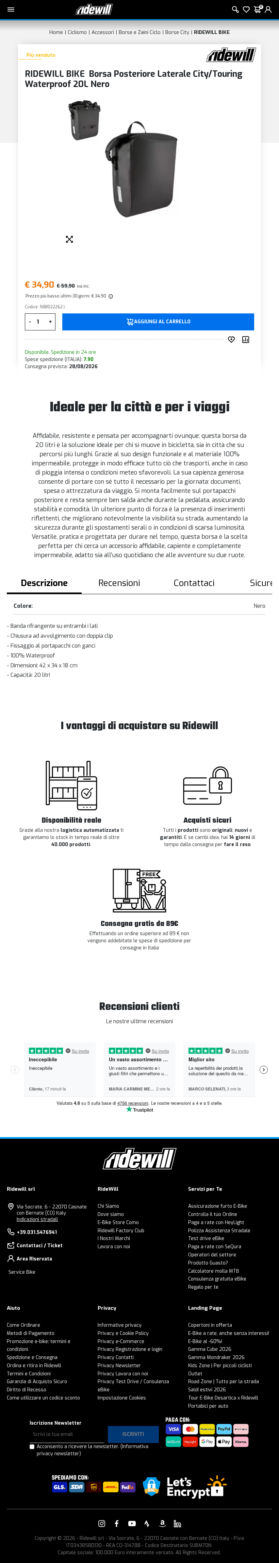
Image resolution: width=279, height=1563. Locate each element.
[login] (268, 9)
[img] (110, 296)
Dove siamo (111, 1214)
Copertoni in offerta (210, 1325)
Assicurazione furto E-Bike (217, 1206)
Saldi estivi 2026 (207, 1390)
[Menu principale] (11, 9)
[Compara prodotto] (247, 340)
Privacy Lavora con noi (123, 1374)
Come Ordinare (23, 1325)
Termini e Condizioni (29, 1374)
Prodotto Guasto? (208, 1263)
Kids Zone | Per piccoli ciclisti (220, 1365)
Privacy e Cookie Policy (123, 1333)
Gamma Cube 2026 (209, 1349)
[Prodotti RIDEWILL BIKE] (231, 54)
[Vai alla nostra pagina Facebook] (117, 1523)
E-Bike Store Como (118, 1222)
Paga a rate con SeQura (214, 1246)
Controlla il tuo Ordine (212, 1214)
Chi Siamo (108, 1206)
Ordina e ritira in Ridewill (34, 1365)
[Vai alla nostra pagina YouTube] (132, 1523)
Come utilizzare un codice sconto (43, 1398)
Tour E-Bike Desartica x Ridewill (223, 1398)
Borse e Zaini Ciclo (140, 32)
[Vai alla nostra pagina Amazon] (162, 1523)
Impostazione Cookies (122, 1398)
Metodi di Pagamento (30, 1333)
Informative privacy (120, 1325)
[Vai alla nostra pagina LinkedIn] (177, 1523)
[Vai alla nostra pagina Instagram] (102, 1523)
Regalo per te (203, 1287)
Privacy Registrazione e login (130, 1349)
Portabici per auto (208, 1406)
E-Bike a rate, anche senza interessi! (228, 1333)
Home (56, 32)
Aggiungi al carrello (162, 322)
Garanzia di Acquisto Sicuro (37, 1381)
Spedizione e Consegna (32, 1357)
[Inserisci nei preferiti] (233, 340)
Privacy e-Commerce (121, 1341)
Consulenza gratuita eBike (217, 1279)
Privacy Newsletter (119, 1365)
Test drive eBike (206, 1238)
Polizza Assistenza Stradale (219, 1230)
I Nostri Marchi (114, 1238)
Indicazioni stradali (37, 1219)
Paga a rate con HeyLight (216, 1222)
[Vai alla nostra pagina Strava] (147, 1523)
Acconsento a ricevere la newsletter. (92, 1450)
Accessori (103, 32)
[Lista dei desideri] (246, 9)
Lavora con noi (114, 1246)
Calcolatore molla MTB (213, 1271)
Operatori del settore (212, 1255)
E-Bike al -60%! (205, 1341)
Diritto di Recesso (26, 1390)
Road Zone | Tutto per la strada (223, 1381)
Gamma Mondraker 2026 (216, 1357)
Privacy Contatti (116, 1357)
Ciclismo (77, 32)
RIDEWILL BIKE (212, 32)
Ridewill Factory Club (121, 1230)
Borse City (177, 32)
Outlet (195, 1374)
